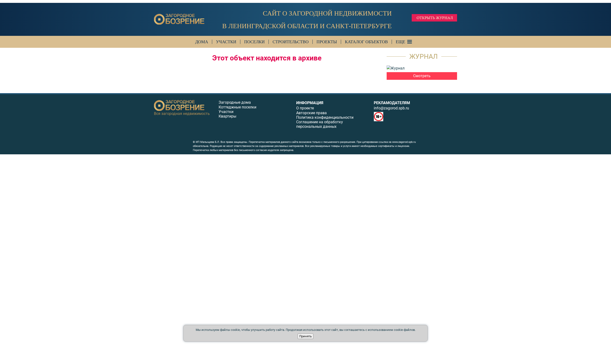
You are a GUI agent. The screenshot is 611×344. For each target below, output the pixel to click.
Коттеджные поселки (237, 107)
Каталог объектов (366, 42)
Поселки (254, 42)
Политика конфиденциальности (324, 117)
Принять (305, 336)
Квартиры (227, 116)
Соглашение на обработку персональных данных (319, 124)
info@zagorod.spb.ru (391, 108)
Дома (201, 42)
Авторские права (311, 113)
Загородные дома (235, 102)
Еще (400, 42)
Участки (226, 42)
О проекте (305, 108)
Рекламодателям (392, 103)
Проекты (326, 42)
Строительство (291, 42)
